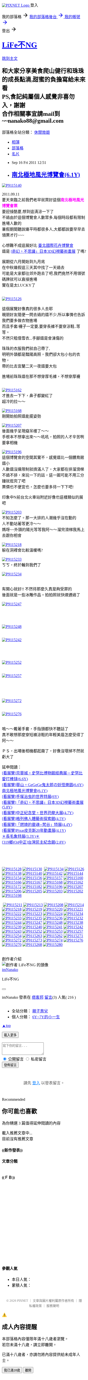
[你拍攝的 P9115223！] (32, 914)
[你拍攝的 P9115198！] (12, 895)
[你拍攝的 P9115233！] (12, 918)
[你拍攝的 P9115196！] (53, 887)
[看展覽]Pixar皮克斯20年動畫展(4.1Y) (34, 830)
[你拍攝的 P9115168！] (53, 882)
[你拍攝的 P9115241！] (53, 927)
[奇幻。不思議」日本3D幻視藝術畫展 (43, 251)
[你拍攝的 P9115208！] (53, 905)
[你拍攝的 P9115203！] (53, 891)
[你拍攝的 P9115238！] (73, 922)
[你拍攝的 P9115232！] (73, 918)
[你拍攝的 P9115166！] (12, 882)
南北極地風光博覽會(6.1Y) (46, 175)
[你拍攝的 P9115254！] (12, 936)
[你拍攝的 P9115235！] (32, 918)
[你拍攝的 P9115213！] (33, 905)
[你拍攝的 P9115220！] (53, 909)
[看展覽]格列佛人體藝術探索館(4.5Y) (34, 819)
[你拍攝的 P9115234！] (73, 914)
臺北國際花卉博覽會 (55, 245)
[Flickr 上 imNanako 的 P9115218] (12, 545)
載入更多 (10, 1035)
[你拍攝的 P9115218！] (12, 909)
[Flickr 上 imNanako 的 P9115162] (12, 390)
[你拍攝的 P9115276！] (73, 940)
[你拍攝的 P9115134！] (54, 869)
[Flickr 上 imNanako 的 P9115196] (12, 452)
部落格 (17, 148)
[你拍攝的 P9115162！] (73, 882)
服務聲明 (52, 1306)
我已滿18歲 (12, 1370)
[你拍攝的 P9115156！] (32, 878)
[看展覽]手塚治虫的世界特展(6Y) (30, 797)
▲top (6, 1025)
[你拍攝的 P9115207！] (73, 887)
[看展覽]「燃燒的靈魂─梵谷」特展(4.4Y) (37, 825)
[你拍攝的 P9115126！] (74, 869)
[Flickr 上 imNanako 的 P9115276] (12, 714)
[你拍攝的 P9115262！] (53, 936)
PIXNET (22, 1300)
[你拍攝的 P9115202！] (73, 891)
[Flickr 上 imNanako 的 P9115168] (12, 411)
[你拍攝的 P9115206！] (12, 891)
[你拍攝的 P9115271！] (73, 936)
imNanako (10, 970)
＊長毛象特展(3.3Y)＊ (21, 836)
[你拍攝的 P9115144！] (73, 873)
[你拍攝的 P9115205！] (32, 891)
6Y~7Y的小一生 (46, 1017)
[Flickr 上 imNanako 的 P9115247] (12, 604)
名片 (16, 154)
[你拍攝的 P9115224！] (53, 914)
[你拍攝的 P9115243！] (12, 931)
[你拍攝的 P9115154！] (12, 878)
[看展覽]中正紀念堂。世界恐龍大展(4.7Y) (37, 813)
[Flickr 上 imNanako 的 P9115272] (12, 701)
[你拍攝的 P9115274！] (53, 940)
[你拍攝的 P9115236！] (53, 918)
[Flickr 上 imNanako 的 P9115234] (12, 574)
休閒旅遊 (42, 132)
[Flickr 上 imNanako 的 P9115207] (12, 425)
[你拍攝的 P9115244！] (12, 922)
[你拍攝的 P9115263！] (32, 936)
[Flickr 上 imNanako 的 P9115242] (12, 640)
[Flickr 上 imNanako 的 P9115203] (12, 512)
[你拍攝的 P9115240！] (32, 927)
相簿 (16, 142)
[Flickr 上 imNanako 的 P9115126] (12, 299)
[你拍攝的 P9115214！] (74, 905)
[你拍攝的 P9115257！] (73, 931)
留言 (48, 997)
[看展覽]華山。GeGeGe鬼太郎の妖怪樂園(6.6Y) (42, 785)
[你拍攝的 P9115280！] (53, 944)
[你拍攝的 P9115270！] (12, 944)
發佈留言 (10, 1065)
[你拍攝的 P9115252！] (32, 931)
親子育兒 (40, 1011)
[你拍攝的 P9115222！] (12, 914)
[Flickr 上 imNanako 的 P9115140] (12, 185)
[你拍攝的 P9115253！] (53, 931)
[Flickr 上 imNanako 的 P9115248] (12, 626)
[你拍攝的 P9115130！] (32, 869)
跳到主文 (10, 58)
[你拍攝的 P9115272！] (12, 940)
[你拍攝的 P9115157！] (53, 878)
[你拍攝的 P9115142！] (53, 873)
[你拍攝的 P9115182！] (32, 887)
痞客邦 (38, 997)
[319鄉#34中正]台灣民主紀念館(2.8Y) (34, 842)
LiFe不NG (19, 44)
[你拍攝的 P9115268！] (32, 944)
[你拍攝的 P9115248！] (53, 922)
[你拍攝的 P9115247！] (32, 922)
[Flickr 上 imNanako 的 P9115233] (12, 559)
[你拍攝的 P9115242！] (73, 927)
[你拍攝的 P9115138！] (12, 873)
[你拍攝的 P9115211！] (12, 905)
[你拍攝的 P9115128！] (12, 869)
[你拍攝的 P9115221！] (73, 909)
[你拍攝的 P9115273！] (32, 940)
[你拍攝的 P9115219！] (32, 909)
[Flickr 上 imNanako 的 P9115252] (12, 662)
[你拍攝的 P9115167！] (32, 882)
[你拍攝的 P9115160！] (73, 878)
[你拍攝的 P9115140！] (32, 873)
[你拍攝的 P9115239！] (12, 927)
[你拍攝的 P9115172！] (12, 887)
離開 (28, 1370)
